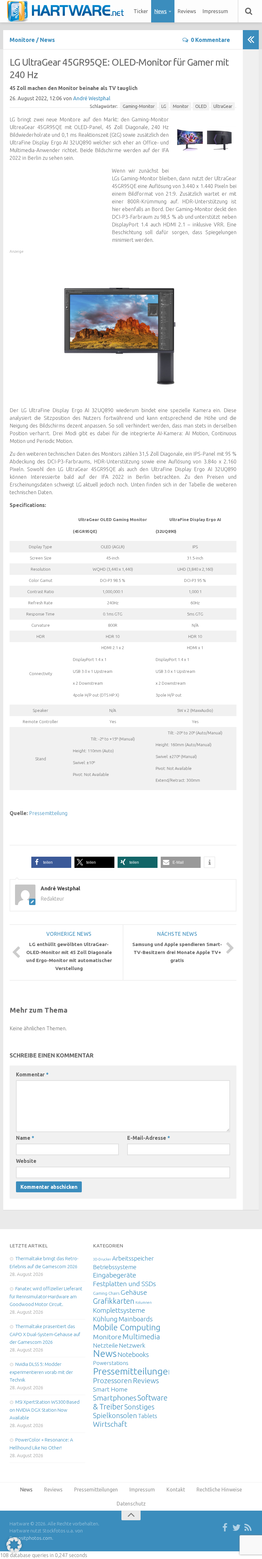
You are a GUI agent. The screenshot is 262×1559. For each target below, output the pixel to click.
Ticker (141, 11)
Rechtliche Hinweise (219, 1489)
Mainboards (136, 1319)
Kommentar (32, 1074)
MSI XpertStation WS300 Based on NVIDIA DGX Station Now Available (45, 1409)
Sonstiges (139, 1407)
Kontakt (175, 1489)
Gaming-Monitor (139, 106)
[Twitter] (236, 1527)
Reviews (187, 11)
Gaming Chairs (106, 1293)
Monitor (181, 106)
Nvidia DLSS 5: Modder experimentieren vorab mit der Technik (41, 1372)
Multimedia (141, 1336)
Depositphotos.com (31, 1538)
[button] (51, 862)
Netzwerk (132, 1345)
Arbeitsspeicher (133, 1258)
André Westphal (91, 98)
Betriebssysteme (114, 1267)
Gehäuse (133, 1292)
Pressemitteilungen (133, 1371)
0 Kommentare (210, 40)
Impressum (215, 11)
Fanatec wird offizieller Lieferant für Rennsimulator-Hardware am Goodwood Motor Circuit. (46, 1296)
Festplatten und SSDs (124, 1283)
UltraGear (222, 106)
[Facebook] (224, 1527)
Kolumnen (143, 1302)
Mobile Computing (126, 1327)
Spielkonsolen (115, 1415)
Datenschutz (131, 1503)
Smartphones (114, 1398)
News (160, 11)
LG (163, 106)
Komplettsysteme (119, 1310)
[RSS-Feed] (247, 1527)
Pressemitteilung (48, 813)
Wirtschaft (110, 1424)
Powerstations (110, 1363)
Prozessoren (112, 1380)
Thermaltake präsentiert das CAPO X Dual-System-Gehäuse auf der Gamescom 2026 (45, 1334)
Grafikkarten (114, 1301)
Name (25, 1138)
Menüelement (67, 11)
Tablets (147, 1416)
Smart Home (110, 1389)
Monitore (22, 40)
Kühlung (105, 1319)
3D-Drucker (102, 1259)
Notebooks (133, 1354)
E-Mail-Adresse (148, 1138)
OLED (201, 106)
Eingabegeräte (114, 1275)
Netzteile (105, 1345)
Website (26, 1161)
